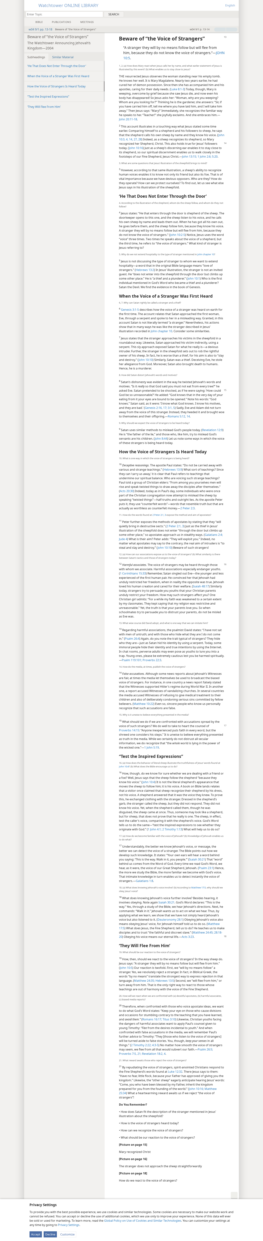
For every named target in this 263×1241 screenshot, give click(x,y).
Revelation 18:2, (152, 1054)
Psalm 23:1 (206, 868)
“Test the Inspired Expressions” (48, 96)
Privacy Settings (68, 1225)
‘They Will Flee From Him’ (44, 107)
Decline (50, 1234)
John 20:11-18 (128, 119)
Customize (67, 1234)
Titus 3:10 (169, 1019)
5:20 (214, 156)
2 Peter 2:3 (187, 508)
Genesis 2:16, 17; (156, 408)
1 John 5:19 (151, 747)
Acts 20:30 (126, 491)
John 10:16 (136, 148)
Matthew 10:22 (143, 704)
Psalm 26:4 (132, 639)
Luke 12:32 (175, 1072)
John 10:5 (126, 968)
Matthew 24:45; (203, 932)
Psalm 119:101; (132, 660)
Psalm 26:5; (205, 1049)
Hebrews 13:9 (173, 470)
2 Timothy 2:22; (141, 1045)
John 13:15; (189, 156)
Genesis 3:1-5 (130, 310)
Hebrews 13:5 (164, 981)
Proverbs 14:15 (129, 730)
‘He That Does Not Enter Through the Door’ (56, 66)
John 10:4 (124, 766)
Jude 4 (123, 539)
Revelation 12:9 (212, 430)
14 (188, 416)
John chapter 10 (205, 254)
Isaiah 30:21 (197, 859)
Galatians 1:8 (144, 881)
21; (139, 1054)
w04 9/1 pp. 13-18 (40, 29)
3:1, (169, 408)
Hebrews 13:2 (145, 270)
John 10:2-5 (177, 235)
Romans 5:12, (177, 416)
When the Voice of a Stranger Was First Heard (58, 76)
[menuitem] (235, 14)
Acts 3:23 (188, 937)
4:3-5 (155, 1045)
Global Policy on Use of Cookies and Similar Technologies (142, 1221)
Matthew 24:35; (144, 981)
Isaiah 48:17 (201, 586)
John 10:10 (146, 360)
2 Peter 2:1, (158, 514)
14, (130, 139)
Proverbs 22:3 (151, 660)
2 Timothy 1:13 (172, 829)
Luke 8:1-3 (177, 89)
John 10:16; (196, 1089)
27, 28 (137, 139)
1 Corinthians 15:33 (133, 573)
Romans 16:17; (152, 1019)
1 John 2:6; (204, 156)
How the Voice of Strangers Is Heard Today (56, 86)
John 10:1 (193, 278)
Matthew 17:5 (198, 887)
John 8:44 (161, 439)
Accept (35, 1234)
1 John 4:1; (155, 829)
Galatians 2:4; (214, 535)
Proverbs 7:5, (128, 1054)
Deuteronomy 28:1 (170, 920)
